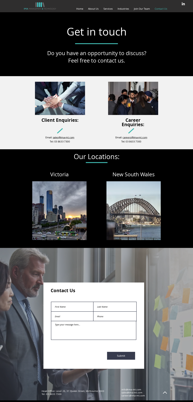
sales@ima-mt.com (63, 137)
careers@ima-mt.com (135, 137)
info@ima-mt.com (131, 389)
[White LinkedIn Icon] (183, 4)
